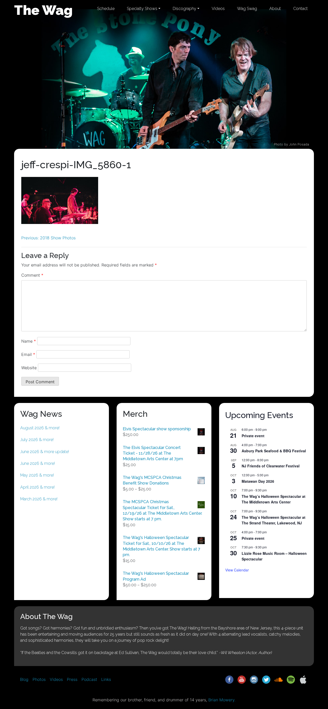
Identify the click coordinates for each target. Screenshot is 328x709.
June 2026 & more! (37, 463)
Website (29, 367)
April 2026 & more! (37, 487)
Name (28, 341)
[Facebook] (229, 679)
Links (106, 679)
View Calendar (237, 569)
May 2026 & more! (37, 475)
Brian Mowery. (221, 699)
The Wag (43, 10)
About (275, 8)
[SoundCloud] (278, 679)
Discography (184, 8)
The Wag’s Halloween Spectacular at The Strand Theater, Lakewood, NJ (273, 520)
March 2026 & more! (38, 499)
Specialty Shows (142, 8)
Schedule (106, 8)
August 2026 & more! (39, 427)
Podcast (89, 679)
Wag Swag (247, 8)
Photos (39, 679)
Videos (218, 8)
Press (72, 679)
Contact (300, 8)
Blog (24, 679)
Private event (253, 435)
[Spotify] (291, 679)
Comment (32, 275)
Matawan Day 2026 (258, 481)
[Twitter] (266, 679)
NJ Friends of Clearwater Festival (271, 465)
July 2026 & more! (37, 439)
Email (28, 354)
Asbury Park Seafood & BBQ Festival (274, 450)
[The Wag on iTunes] (303, 679)
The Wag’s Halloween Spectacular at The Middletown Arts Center (273, 499)
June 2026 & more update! (44, 451)
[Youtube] (242, 679)
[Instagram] (254, 679)
